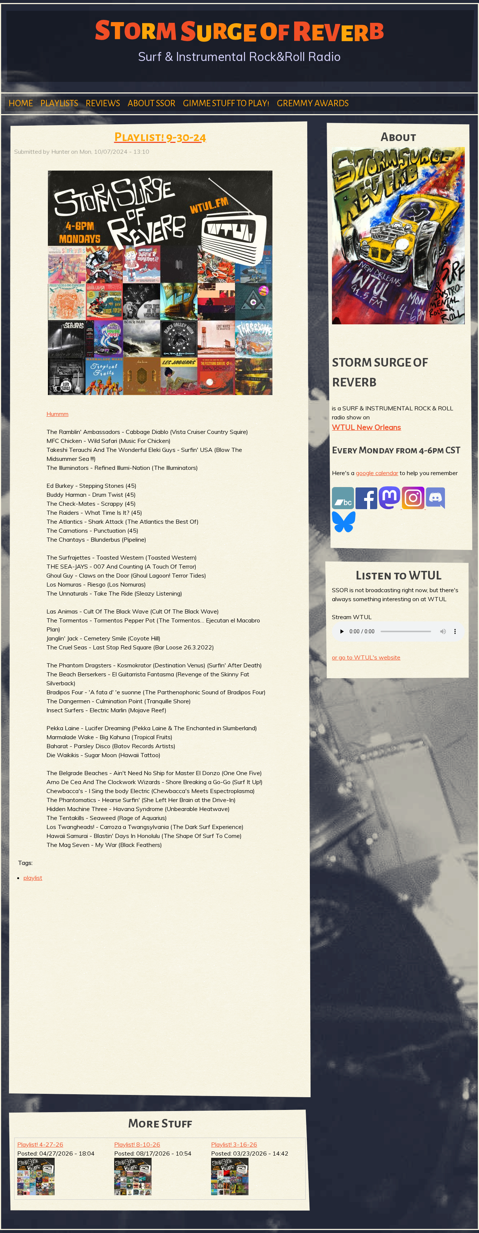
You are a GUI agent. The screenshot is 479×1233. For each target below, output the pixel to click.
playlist (33, 877)
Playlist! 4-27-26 (40, 1144)
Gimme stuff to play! (226, 103)
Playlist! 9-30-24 (160, 137)
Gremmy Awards (313, 103)
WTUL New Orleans (366, 427)
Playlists (59, 103)
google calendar (377, 473)
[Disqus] (160, 984)
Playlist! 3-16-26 (234, 1144)
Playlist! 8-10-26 (137, 1144)
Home (21, 103)
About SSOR (152, 103)
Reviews (103, 103)
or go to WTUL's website (366, 657)
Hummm (57, 413)
